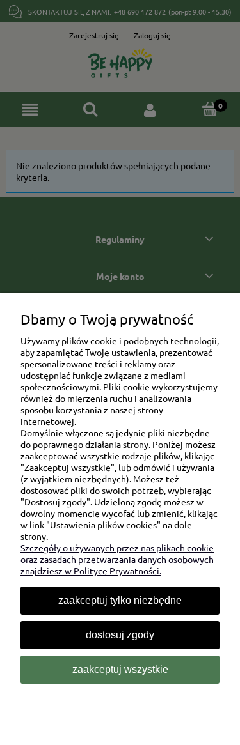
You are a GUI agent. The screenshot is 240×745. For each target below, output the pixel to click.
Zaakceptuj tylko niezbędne (120, 600)
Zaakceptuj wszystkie (120, 669)
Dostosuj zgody (120, 634)
